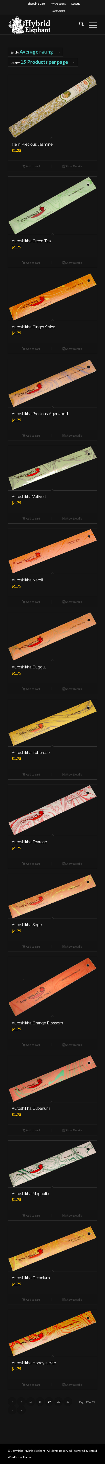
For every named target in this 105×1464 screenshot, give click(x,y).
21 (67, 1401)
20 (58, 1401)
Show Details (73, 166)
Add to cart (32, 166)
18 (40, 1401)
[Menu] (90, 24)
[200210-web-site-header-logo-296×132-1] (43, 24)
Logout (75, 3)
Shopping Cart (36, 3)
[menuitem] (36, 3)
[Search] (79, 24)
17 (30, 1401)
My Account (58, 3)
